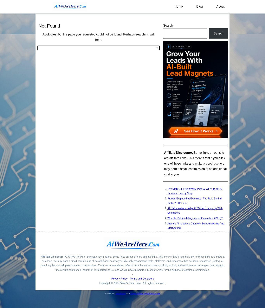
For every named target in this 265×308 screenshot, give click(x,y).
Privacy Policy (119, 278)
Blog (199, 6)
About (220, 6)
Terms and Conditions (142, 278)
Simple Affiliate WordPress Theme (145, 293)
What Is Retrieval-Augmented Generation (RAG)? (195, 218)
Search (168, 25)
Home (178, 6)
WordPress (121, 293)
